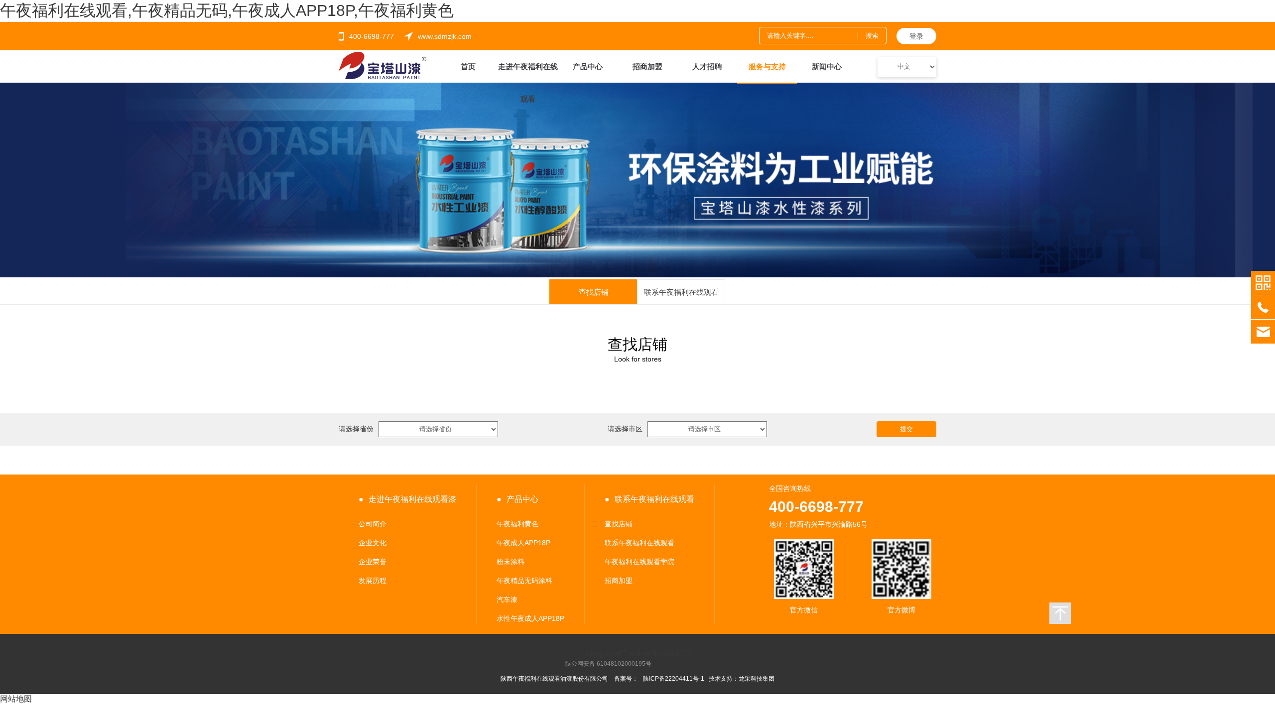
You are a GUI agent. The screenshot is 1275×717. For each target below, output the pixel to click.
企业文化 (372, 543)
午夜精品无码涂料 (524, 581)
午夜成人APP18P (523, 543)
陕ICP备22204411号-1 (673, 678)
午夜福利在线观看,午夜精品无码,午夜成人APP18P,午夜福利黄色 (227, 10)
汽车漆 (507, 599)
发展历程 (372, 581)
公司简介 (372, 524)
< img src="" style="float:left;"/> (628, 654)
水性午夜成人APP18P (530, 618)
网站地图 (16, 699)
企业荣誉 (372, 562)
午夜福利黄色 (517, 524)
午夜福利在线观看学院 (639, 562)
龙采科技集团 (756, 678)
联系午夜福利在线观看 (639, 543)
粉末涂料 (510, 562)
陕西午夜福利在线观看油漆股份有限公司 (554, 678)
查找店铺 (619, 524)
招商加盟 (619, 581)
